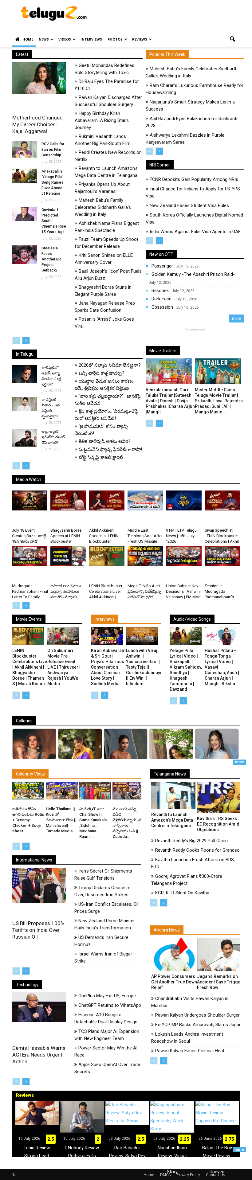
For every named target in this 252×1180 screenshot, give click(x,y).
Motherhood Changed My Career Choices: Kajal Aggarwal (37, 124)
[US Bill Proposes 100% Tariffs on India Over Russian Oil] (39, 885)
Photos (115, 39)
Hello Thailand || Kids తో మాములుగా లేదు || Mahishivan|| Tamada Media (61, 820)
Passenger (162, 266)
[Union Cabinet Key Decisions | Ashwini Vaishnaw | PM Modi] (183, 556)
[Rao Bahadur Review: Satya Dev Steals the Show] (127, 1113)
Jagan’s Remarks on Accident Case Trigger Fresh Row (219, 982)
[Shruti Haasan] (217, 756)
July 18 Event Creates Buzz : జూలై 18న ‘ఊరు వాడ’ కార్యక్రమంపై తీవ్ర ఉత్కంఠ (29, 541)
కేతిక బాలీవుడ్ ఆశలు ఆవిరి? (105, 441)
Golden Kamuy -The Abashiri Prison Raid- (193, 274)
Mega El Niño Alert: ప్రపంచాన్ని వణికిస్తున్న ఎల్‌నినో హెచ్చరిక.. (144, 591)
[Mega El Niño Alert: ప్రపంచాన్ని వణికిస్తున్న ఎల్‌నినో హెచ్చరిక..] (145, 556)
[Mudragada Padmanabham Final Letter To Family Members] (29, 556)
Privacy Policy (188, 1174)
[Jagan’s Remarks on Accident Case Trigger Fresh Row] (219, 954)
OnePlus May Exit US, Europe (107, 995)
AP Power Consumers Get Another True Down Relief (174, 982)
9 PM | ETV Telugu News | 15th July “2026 (181, 536)
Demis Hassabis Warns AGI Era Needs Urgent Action (38, 1055)
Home (27, 39)
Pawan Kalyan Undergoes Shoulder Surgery (198, 1015)
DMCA (165, 1174)
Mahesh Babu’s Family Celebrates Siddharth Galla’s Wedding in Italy (103, 207)
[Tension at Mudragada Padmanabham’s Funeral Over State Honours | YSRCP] (222, 556)
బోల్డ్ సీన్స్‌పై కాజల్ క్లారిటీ (101, 457)
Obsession (162, 307)
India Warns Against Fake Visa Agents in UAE (195, 231)
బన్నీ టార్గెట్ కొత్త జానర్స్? (101, 373)
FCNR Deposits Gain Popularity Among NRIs (194, 179)
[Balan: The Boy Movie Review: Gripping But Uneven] (217, 1113)
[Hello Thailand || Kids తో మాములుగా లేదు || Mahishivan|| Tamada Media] (62, 790)
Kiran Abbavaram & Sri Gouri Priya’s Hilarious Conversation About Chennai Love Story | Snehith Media (108, 667)
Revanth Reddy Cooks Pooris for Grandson (198, 850)
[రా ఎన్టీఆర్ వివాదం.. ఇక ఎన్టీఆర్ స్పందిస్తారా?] (24, 404)
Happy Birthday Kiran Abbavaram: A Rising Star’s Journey (102, 120)
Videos (64, 39)
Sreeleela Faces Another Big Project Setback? (51, 259)
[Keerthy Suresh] (126, 756)
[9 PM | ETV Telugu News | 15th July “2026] (183, 500)
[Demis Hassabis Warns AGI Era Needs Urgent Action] (39, 1007)
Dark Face (161, 299)
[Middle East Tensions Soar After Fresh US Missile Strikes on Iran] (145, 500)
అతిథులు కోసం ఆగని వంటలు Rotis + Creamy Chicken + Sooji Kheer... (28, 820)
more (236, 318)
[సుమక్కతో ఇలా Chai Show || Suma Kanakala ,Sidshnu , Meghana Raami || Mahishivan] (95, 790)
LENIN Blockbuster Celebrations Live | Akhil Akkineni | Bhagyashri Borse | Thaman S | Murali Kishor (29, 667)
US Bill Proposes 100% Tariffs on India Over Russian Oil (38, 930)
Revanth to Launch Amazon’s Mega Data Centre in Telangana (172, 820)
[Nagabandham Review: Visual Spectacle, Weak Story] (172, 1117)
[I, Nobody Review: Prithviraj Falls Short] (82, 1117)
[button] (232, 39)
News (44, 39)
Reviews (139, 39)
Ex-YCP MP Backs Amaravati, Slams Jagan (198, 1024)
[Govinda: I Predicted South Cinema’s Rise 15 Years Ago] (24, 214)
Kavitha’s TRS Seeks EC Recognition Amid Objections (218, 824)
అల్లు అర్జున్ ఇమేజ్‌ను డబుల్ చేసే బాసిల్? (53, 437)
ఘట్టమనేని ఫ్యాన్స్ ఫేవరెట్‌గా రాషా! (110, 449)
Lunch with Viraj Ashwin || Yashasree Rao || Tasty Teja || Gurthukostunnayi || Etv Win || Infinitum (143, 667)
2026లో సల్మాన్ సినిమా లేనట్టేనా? (110, 365)
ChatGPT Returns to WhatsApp (109, 1005)
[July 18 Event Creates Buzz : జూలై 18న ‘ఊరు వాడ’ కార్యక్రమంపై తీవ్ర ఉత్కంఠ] (29, 500)
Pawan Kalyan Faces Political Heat (189, 1050)
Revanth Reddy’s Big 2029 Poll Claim (191, 840)
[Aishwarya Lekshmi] (80, 758)
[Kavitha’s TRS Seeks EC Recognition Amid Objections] (219, 797)
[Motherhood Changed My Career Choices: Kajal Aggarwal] (39, 78)
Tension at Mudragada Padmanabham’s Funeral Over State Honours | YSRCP (221, 597)
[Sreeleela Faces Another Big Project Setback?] (24, 254)
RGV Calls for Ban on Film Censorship (52, 149)
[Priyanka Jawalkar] (171, 758)
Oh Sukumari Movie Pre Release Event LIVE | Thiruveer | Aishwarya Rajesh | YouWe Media (64, 667)
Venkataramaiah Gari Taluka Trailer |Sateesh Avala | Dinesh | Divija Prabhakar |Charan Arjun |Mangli (170, 400)
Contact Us (215, 1174)
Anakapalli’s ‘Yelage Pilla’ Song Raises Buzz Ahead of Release (52, 182)
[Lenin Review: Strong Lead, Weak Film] (37, 1113)
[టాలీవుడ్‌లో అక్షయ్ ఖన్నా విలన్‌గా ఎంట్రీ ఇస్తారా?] (24, 374)
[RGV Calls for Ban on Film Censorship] (24, 149)
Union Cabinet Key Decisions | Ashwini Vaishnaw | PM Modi (184, 591)
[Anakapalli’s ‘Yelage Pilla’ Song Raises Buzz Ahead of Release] (24, 176)
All (112, 344)
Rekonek (160, 290)
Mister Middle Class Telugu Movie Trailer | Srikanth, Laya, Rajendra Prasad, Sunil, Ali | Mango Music (219, 400)
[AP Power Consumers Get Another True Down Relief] (173, 954)
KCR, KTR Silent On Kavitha (182, 893)
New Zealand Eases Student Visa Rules (189, 205)
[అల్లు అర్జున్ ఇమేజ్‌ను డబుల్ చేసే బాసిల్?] (24, 438)
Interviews (91, 39)
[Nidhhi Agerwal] (34, 756)
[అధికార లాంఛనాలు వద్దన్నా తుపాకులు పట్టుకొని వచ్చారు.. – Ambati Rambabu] (68, 556)
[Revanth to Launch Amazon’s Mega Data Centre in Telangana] (173, 795)
